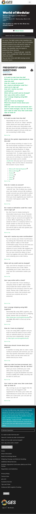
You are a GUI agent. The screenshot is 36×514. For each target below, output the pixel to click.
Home (3, 451)
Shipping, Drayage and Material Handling (13, 459)
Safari (11, 179)
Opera (11, 177)
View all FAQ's (7, 447)
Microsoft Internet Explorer (17, 169)
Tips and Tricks (5, 484)
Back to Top (7, 135)
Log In (4, 508)
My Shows (11, 508)
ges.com (3, 479)
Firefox (11, 173)
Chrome (11, 175)
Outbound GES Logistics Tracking (11, 487)
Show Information (6, 453)
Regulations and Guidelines (9, 469)
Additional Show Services (8, 462)
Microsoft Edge (14, 171)
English (6, 493)
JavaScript (9, 161)
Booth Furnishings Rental (8, 456)
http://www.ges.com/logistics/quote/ (17, 317)
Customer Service (6, 482)
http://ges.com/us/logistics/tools (18, 338)
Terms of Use (5, 476)
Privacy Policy (5, 473)
